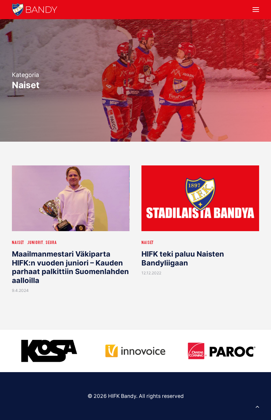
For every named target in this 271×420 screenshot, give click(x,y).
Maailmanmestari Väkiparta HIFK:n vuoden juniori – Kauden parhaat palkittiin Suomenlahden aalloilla (70, 267)
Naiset (18, 243)
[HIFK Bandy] (34, 9)
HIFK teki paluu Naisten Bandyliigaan (182, 258)
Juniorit (35, 243)
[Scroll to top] (257, 405)
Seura (51, 243)
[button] (256, 9)
